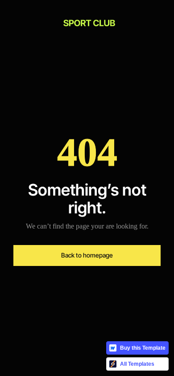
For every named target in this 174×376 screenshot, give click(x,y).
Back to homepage (87, 255)
